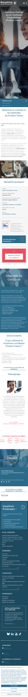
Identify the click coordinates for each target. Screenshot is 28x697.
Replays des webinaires (8, 602)
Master (4, 579)
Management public (7, 562)
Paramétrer (14, 691)
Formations (7, 573)
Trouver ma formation (8, 578)
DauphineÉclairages (9, 507)
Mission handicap (6, 546)
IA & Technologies (9, 525)
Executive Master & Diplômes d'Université (13, 581)
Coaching (4, 557)
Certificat (4, 587)
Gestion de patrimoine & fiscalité (11, 561)
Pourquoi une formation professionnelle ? (13, 576)
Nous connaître (8, 532)
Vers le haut (4, 495)
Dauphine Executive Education (10, 535)
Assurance (5, 553)
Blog (3, 544)
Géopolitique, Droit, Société (11, 519)
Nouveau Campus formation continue (12, 537)
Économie (6, 521)
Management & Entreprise (11, 523)
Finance (4, 559)
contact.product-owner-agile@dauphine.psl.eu (12, 472)
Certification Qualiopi (8, 540)
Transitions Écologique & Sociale (13, 527)
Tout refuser (14, 688)
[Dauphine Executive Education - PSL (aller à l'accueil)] (9, 3)
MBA (3, 583)
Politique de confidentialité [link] (14, 694)
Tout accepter (14, 685)
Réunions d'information (8, 600)
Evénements (5, 596)
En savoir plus (8, 623)
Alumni (4, 542)
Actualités (5, 598)
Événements (7, 594)
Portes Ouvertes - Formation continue (12, 539)
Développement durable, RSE (10, 555)
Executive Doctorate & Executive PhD (12, 585)
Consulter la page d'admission (9, 199)
